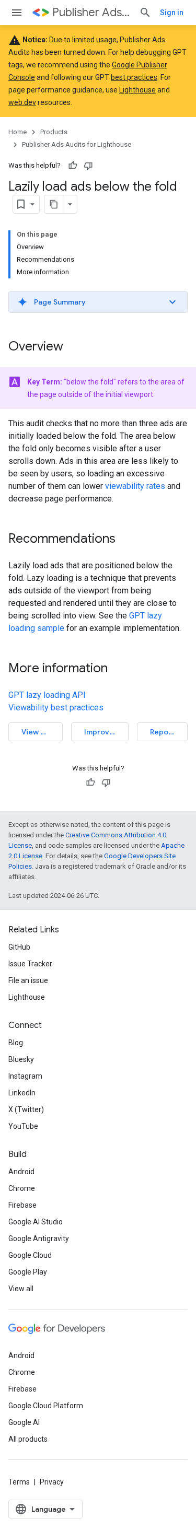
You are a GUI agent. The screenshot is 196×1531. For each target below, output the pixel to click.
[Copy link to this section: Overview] (73, 347)
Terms (19, 1482)
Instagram (25, 1076)
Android (21, 1171)
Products (53, 132)
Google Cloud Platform (45, 1405)
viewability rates (135, 486)
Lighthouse (137, 90)
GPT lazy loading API (47, 695)
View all (20, 1288)
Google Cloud (30, 1255)
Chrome (21, 1188)
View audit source (42, 732)
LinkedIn (22, 1093)
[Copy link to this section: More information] (118, 669)
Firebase (22, 1205)
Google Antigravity (38, 1238)
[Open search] (145, 12)
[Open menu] (16, 12)
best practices (134, 77)
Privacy (52, 1482)
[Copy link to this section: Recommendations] (126, 539)
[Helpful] (72, 165)
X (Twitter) (26, 1109)
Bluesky (21, 1059)
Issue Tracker (30, 964)
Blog (15, 1042)
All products (28, 1439)
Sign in (171, 12)
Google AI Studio (35, 1222)
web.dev (22, 102)
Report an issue (169, 732)
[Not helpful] (88, 165)
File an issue (28, 980)
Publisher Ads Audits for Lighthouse (91, 12)
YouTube (23, 1126)
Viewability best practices (55, 707)
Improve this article (106, 732)
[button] (98, 301)
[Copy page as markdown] (53, 204)
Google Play (27, 1272)
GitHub (19, 947)
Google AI (24, 1422)
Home (17, 132)
